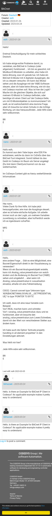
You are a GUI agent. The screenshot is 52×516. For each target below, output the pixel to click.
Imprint (12, 494)
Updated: (6, 24)
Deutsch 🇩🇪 (14, 15)
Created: (6, 21)
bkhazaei (8, 384)
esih (12, 18)
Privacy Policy (15, 498)
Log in (3, 441)
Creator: (5, 18)
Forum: (5, 15)
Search (30, 4)
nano (6, 142)
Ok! (26, 512)
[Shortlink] (49, 39)
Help (37, 4)
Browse (24, 4)
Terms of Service (16, 496)
